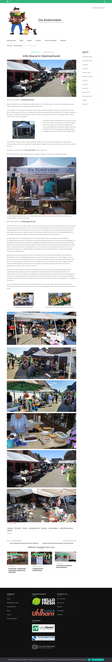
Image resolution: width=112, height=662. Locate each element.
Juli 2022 (84, 80)
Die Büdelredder (49, 20)
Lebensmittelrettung (53, 528)
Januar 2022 (86, 92)
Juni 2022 (85, 84)
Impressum (60, 611)
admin (10, 533)
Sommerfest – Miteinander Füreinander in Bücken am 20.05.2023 (17, 570)
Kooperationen (11, 607)
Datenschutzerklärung (97, 659)
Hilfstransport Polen (13, 603)
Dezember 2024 (87, 57)
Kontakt (38, 40)
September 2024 (87, 61)
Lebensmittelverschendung (66, 528)
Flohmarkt (25, 528)
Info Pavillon (44, 528)
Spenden (63, 40)
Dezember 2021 (87, 96)
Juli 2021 (84, 100)
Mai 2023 (84, 68)
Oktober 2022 (86, 72)
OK (89, 659)
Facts (8, 599)
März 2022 (85, 88)
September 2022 (87, 76)
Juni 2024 (85, 65)
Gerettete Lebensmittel (34, 528)
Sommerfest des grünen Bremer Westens (64, 566)
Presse (29, 40)
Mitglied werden (50, 40)
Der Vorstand (61, 599)
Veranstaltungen (35, 52)
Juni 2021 (84, 104)
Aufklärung (10, 528)
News (21, 40)
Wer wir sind (11, 40)
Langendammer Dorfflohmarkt (37, 569)
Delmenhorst (18, 528)
